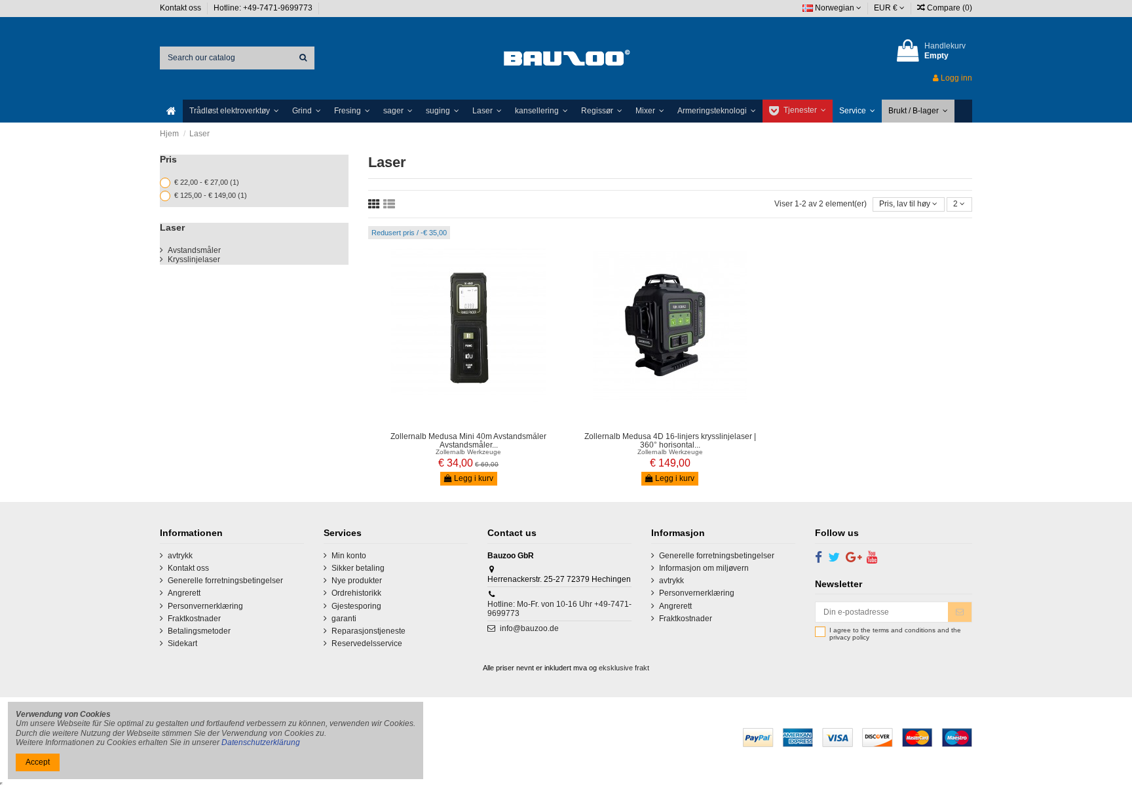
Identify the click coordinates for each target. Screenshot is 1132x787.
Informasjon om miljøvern (704, 568)
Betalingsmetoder (199, 631)
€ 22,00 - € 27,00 (206, 182)
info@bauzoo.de (529, 628)
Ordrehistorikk (356, 593)
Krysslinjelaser (194, 259)
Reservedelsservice (366, 643)
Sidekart (182, 643)
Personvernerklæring (205, 606)
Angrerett (184, 593)
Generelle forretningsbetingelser (225, 580)
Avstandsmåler (194, 250)
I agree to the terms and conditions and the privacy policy (895, 634)
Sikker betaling (358, 568)
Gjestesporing (356, 606)
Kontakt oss (181, 7)
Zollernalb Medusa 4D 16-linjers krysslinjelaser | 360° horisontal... (670, 441)
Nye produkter (356, 580)
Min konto (348, 555)
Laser (172, 227)
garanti (343, 618)
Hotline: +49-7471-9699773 (264, 7)
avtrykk (180, 555)
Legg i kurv (472, 478)
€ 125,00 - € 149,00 (210, 195)
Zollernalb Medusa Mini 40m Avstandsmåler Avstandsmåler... (468, 441)
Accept (38, 762)
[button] (234, 111)
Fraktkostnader (194, 618)
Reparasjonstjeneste (368, 631)
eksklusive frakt (624, 668)
